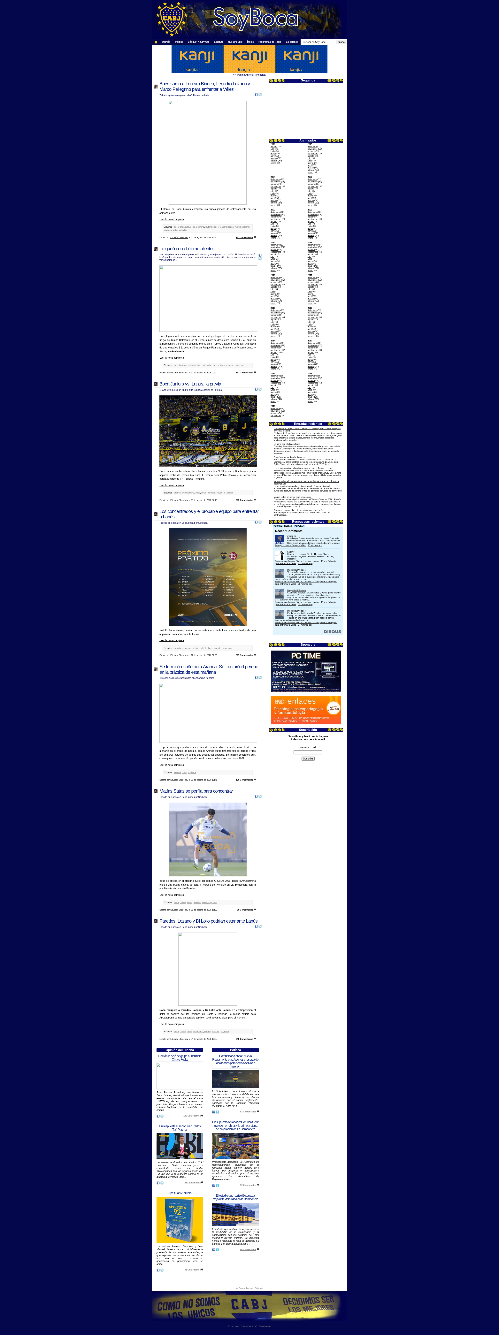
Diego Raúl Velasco (296, 570)
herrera (215, 365)
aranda (177, 493)
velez (175, 230)
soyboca (168, 230)
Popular (299, 526)
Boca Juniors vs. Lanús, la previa (289, 457)
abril (272, 156)
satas (204, 902)
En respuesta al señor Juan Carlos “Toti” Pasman (180, 1128)
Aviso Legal (233, 1326)
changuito (184, 227)
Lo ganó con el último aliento (287, 444)
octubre (311, 151)
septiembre (313, 153)
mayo (273, 153)
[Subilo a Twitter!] (260, 95)
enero (273, 163)
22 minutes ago (305, 563)
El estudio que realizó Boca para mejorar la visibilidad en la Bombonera (235, 1197)
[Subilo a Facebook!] (256, 95)
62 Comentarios (248, 1111)
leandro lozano (227, 227)
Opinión (166, 42)
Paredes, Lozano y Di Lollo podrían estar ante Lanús (298, 510)
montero (230, 365)
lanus (222, 365)
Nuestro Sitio (235, 42)
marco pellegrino (242, 227)
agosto (274, 146)
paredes (211, 493)
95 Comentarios (248, 1249)
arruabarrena (180, 365)
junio (273, 151)
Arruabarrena (248, 880)
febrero (274, 160)
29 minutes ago (305, 584)
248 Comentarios (244, 1039)
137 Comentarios (244, 372)
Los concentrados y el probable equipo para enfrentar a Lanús (303, 468)
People (278, 526)
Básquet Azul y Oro (198, 42)
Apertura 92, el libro (179, 1193)
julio (272, 149)
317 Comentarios (244, 655)
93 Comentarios (248, 1185)
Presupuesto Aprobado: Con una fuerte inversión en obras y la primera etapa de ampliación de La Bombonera (235, 1125)
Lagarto (291, 552)
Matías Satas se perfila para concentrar (292, 497)
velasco (229, 493)
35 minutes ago (305, 604)
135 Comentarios (192, 1116)
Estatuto (218, 42)
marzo (274, 158)
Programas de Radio (269, 42)
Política (179, 42)
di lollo (204, 648)
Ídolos (250, 42)
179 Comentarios (244, 780)
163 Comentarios (244, 237)
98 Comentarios (245, 910)
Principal (261, 74)
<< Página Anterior (243, 74)
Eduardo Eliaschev (179, 237)
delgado (207, 365)
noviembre (313, 149)
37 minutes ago (305, 625)
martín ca (291, 536)
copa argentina (197, 227)
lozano (207, 1031)
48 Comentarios (193, 1182)
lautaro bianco (212, 227)
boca (176, 227)
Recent (288, 526)
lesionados (198, 1031)
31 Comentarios (193, 1270)
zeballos (183, 230)
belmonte (192, 365)
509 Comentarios (244, 500)
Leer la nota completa (171, 219)
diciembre (312, 146)
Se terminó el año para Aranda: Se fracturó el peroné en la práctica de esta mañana (208, 669)
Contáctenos (265, 1326)
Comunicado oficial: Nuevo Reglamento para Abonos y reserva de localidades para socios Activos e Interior (235, 1061)
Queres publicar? (249, 1326)
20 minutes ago (315, 545)
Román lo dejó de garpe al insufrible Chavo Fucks (179, 1057)
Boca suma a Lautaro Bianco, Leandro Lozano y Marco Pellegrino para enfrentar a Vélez (204, 86)
